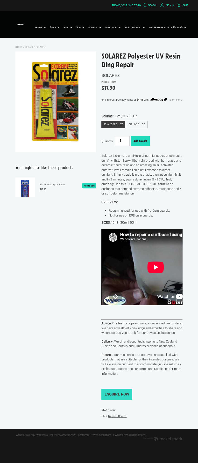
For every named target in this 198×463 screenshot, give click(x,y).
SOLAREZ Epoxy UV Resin (52, 184)
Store (18, 47)
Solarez (40, 47)
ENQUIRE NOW (117, 394)
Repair (29, 47)
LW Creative (41, 435)
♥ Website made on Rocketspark (129, 435)
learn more (176, 99)
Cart (185, 5)
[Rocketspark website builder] (162, 439)
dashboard (84, 435)
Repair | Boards (117, 416)
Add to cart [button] (140, 140)
